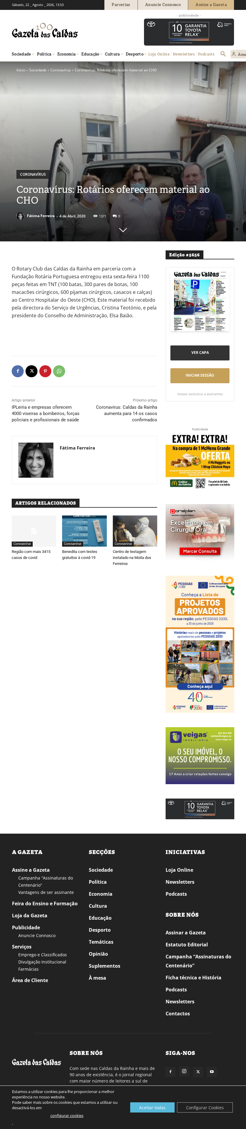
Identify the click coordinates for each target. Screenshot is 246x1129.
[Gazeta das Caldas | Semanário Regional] (69, 30)
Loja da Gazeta (29, 915)
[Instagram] (184, 1071)
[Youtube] (212, 1072)
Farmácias (28, 969)
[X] (32, 371)
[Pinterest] (45, 371)
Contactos (178, 1013)
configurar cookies (66, 1115)
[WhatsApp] (59, 371)
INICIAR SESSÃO (200, 375)
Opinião (98, 954)
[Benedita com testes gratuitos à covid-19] (84, 531)
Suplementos (104, 966)
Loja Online (179, 870)
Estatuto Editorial (187, 944)
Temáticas (101, 942)
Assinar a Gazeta (186, 932)
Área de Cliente (30, 980)
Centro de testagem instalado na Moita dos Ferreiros (132, 557)
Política (98, 882)
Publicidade (26, 927)
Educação (100, 918)
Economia (100, 894)
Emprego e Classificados (42, 954)
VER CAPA (200, 352)
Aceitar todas (152, 1107)
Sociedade (37, 70)
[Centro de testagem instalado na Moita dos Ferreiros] (135, 531)
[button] (223, 54)
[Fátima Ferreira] (21, 216)
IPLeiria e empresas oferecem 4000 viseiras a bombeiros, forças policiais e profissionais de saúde (46, 414)
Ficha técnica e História (193, 977)
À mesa (97, 978)
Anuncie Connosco (37, 935)
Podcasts (176, 894)
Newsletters (180, 882)
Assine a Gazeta (31, 870)
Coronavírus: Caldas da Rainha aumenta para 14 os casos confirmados (126, 414)
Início (20, 70)
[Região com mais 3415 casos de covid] (34, 531)
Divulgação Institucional (42, 962)
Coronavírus (60, 70)
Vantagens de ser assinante (46, 892)
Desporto (100, 930)
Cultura (98, 906)
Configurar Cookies (205, 1107)
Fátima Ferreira (41, 215)
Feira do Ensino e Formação (45, 903)
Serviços (22, 946)
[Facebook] (18, 371)
